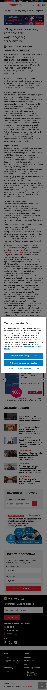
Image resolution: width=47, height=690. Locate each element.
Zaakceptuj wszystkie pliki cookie (23, 356)
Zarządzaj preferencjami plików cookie (23, 368)
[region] (23, 345)
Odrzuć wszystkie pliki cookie (23, 363)
